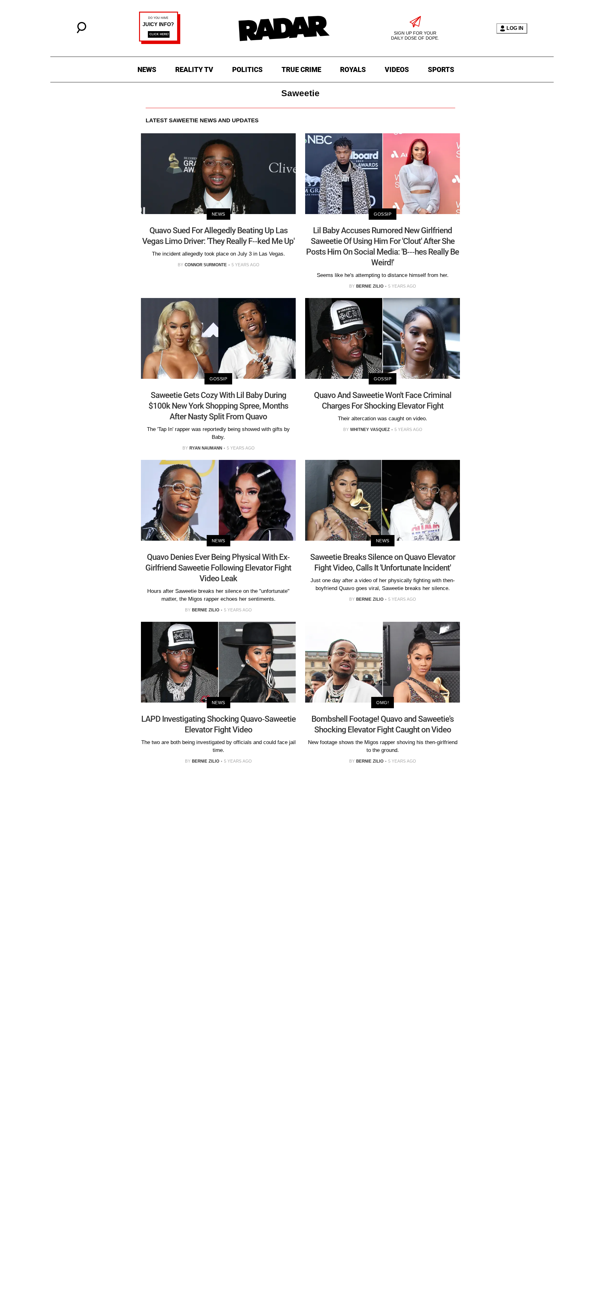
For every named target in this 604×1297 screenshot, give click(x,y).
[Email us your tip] (159, 42)
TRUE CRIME (301, 70)
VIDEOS (397, 70)
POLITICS (247, 70)
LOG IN (514, 28)
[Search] (81, 31)
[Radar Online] (283, 28)
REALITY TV (194, 70)
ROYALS (353, 70)
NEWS (146, 70)
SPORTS (441, 70)
